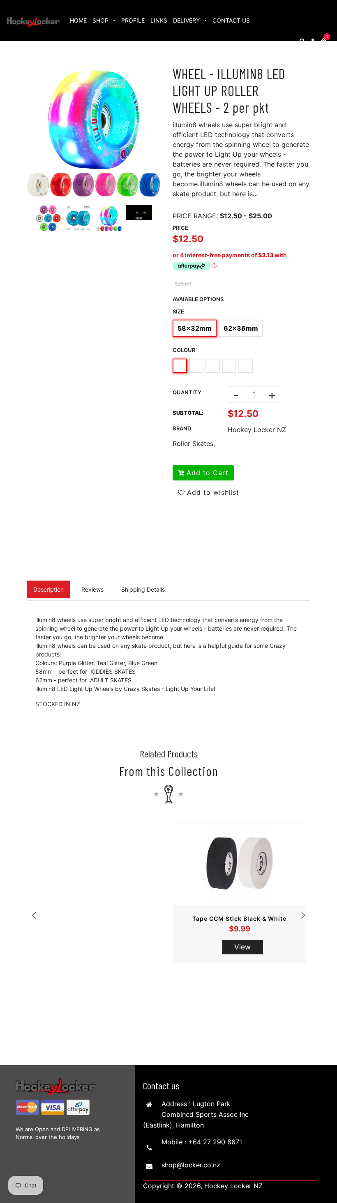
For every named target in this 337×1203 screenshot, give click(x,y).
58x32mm (195, 328)
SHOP (101, 20)
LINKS (158, 20)
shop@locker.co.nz (191, 1165)
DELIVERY (187, 20)
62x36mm (241, 328)
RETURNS (83, 61)
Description (48, 589)
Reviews (92, 589)
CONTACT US (231, 20)
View (242, 947)
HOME (78, 20)
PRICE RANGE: (195, 216)
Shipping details (143, 589)
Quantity (187, 392)
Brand (182, 428)
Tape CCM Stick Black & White (239, 918)
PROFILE (133, 20)
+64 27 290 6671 (215, 1142)
